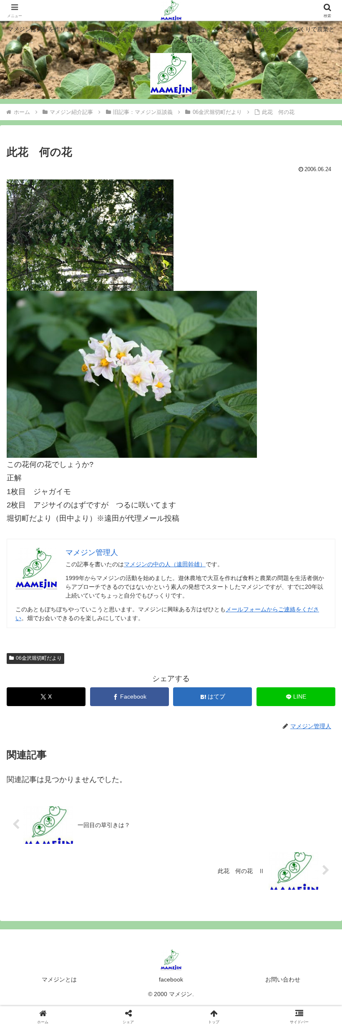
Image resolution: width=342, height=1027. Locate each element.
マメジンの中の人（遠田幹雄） (165, 564)
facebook (171, 979)
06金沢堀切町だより (39, 658)
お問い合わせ (282, 979)
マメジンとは (59, 979)
